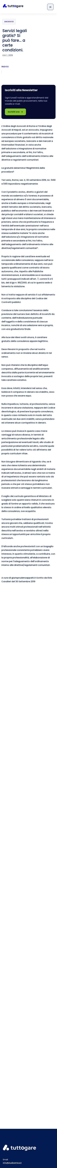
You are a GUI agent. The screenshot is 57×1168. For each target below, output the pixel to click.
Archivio (9, 21)
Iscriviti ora (13, 111)
